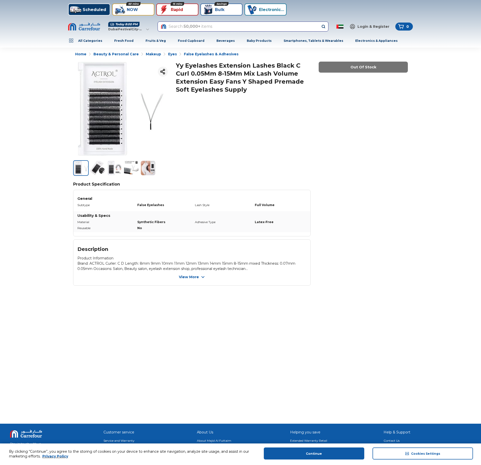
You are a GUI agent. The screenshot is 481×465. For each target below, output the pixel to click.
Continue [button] (314, 453)
